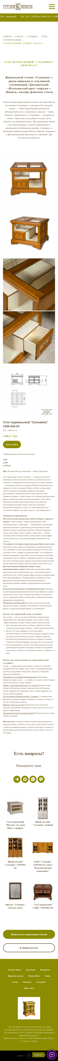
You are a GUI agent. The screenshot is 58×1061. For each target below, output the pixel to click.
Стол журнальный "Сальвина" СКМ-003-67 (23, 43)
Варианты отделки (15, 976)
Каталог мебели (14, 969)
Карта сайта (29, 988)
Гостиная (32, 36)
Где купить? (41, 982)
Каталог (19, 36)
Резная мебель (34, 976)
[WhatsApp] (33, 779)
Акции (47, 976)
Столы (44, 36)
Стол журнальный (12, 40)
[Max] (25, 779)
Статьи (15, 982)
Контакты (27, 982)
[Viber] (41, 779)
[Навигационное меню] (52, 6)
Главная (7, 36)
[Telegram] (17, 779)
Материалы (45, 969)
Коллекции (30, 969)
